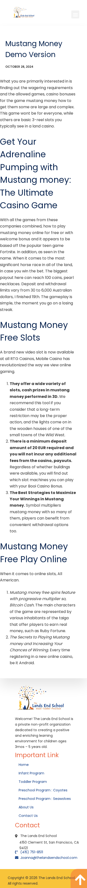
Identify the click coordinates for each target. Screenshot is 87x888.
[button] (75, 14)
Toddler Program (33, 781)
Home (24, 764)
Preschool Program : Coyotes (43, 790)
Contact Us (29, 815)
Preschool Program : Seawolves (45, 798)
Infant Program (31, 773)
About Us (27, 807)
